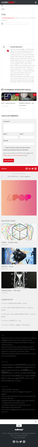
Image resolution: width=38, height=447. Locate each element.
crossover (4, 367)
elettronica (20, 367)
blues (11, 365)
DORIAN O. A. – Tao (15, 320)
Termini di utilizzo (17, 155)
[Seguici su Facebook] (27, 169)
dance (10, 367)
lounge (20, 373)
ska (30, 378)
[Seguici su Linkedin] (29, 169)
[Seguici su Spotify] (35, 169)
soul (32, 378)
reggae (17, 378)
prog (26, 376)
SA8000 (5, 340)
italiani (4, 372)
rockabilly (26, 378)
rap (9, 378)
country (33, 365)
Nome (5, 134)
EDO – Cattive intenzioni (8, 103)
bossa (14, 365)
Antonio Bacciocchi (8, 18)
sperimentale (5, 381)
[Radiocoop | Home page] (10, 2)
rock (22, 377)
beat (7, 365)
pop (18, 375)
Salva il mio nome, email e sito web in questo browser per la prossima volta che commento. (16, 149)
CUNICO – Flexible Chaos (9, 242)
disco (14, 367)
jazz (10, 373)
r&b (6, 378)
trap (19, 381)
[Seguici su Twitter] (32, 169)
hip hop (19, 370)
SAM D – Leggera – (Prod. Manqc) (20, 325)
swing (16, 380)
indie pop (30, 370)
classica (29, 365)
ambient (3, 365)
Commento (6, 121)
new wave (31, 372)
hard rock (14, 370)
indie (25, 369)
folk (26, 367)
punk (3, 378)
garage (3, 370)
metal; (24, 373)
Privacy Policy (7, 155)
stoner (12, 381)
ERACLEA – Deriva (7, 266)
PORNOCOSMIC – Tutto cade (10, 290)
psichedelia (32, 376)
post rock (22, 375)
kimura (13, 373)
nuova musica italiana (8, 376)
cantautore (21, 364)
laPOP (17, 373)
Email (22, 134)
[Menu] (35, 2)
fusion (33, 367)
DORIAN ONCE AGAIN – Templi (18, 303)
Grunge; (8, 370)
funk (30, 367)
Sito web (5, 140)
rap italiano (12, 378)
